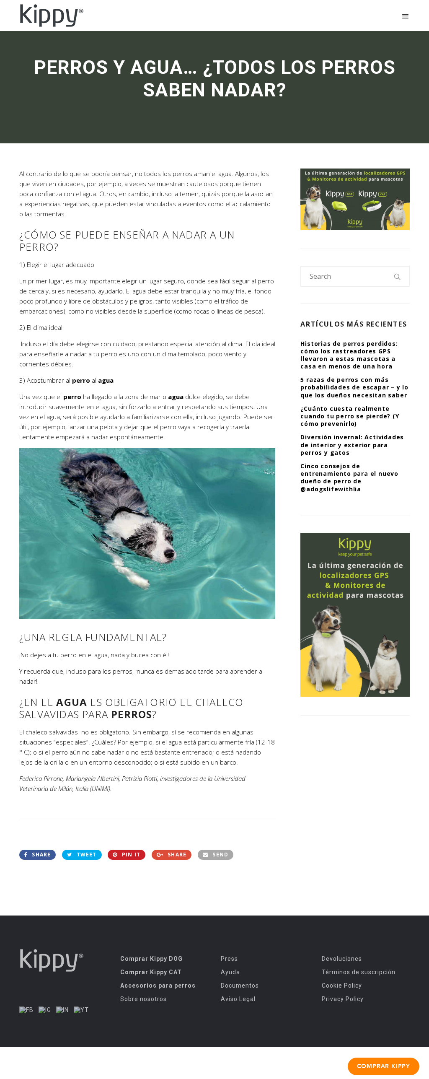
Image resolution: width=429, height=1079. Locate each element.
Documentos (240, 985)
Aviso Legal (238, 999)
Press (229, 958)
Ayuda (230, 972)
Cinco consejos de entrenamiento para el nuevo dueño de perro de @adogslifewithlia (349, 477)
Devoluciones (342, 958)
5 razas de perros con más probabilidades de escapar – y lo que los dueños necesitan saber (354, 387)
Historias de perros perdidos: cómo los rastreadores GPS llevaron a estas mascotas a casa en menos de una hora (349, 355)
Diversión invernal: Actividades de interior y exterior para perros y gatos (352, 444)
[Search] (397, 276)
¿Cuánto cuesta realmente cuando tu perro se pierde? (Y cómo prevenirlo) (349, 416)
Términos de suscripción (358, 972)
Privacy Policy (343, 999)
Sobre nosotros (143, 999)
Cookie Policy (342, 985)
